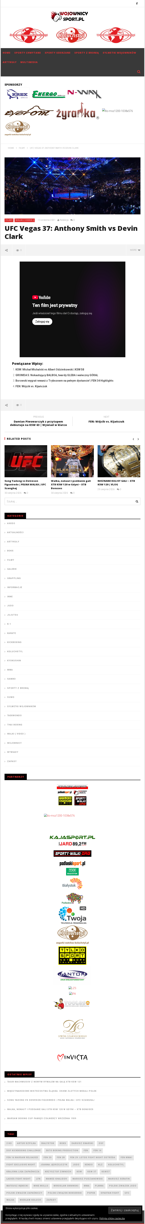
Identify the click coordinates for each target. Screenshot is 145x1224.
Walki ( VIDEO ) (25, 220)
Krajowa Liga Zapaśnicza (22, 1171)
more (134, 250)
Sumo (10, 697)
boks (63, 1143)
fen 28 (61, 1157)
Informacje (14, 587)
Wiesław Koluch (30, 1200)
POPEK (91, 1193)
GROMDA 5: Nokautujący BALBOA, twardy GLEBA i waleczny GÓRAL (56, 375)
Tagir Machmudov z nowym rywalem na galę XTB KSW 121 (44, 1082)
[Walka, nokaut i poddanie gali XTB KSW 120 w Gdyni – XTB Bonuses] (72, 461)
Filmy (9, 220)
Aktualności (15, 532)
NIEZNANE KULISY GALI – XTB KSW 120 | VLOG (116, 482)
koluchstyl (116, 1164)
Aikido (11, 523)
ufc (127, 1193)
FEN (86, 1150)
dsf (101, 1143)
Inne (10, 596)
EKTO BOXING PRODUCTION (62, 1150)
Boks (10, 551)
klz (100, 1164)
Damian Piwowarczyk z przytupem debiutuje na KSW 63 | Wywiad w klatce (38, 421)
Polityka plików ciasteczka (112, 1218)
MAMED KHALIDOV (56, 1179)
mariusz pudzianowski (87, 1179)
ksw (79, 1171)
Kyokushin (14, 660)
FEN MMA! (126, 1157)
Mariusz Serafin (119, 1179)
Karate (11, 633)
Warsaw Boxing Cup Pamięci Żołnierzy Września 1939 (41, 1118)
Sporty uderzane (58, 52)
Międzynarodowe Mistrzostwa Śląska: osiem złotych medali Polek (51, 1091)
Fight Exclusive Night (20, 1164)
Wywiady (12, 752)
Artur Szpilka (26, 1143)
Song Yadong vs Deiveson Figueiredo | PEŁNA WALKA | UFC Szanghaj (25, 484)
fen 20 (47, 1157)
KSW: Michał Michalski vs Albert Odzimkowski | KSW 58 (49, 369)
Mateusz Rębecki (17, 1186)
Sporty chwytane (27, 52)
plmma (99, 1186)
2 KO (9, 1143)
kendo (89, 1164)
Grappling (14, 578)
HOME (7, 52)
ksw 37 (91, 1171)
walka (10, 1200)
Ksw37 (106, 1171)
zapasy (51, 1200)
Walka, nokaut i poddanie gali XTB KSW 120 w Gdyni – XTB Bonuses (71, 484)
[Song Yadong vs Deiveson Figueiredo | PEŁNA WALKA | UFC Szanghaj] (26, 461)
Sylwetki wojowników (119, 52)
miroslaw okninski (66, 1186)
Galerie (12, 569)
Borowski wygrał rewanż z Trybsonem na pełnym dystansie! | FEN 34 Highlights (64, 380)
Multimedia (29, 62)
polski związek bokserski (65, 1193)
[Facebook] (136, 3)
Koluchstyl (15, 651)
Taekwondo (14, 715)
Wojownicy (14, 743)
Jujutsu (12, 615)
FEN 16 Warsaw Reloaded (22, 1157)
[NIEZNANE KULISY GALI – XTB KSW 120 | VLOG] (119, 461)
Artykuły (10, 62)
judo (76, 1164)
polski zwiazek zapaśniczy (24, 1193)
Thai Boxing (14, 725)
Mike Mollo (41, 1186)
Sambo (11, 679)
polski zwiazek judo (122, 1186)
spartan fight (110, 1193)
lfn (38, 1179)
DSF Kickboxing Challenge (23, 1150)
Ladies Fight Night (18, 1179)
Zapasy (12, 761)
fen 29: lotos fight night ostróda (92, 1157)
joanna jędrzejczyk (54, 1164)
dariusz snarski (82, 1143)
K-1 (9, 624)
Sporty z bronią (86, 52)
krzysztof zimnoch (58, 1171)
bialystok (47, 1143)
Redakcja (64, 220)
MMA (10, 670)
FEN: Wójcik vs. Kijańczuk (31, 386)
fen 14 (97, 1150)
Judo (10, 605)
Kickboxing (14, 642)
